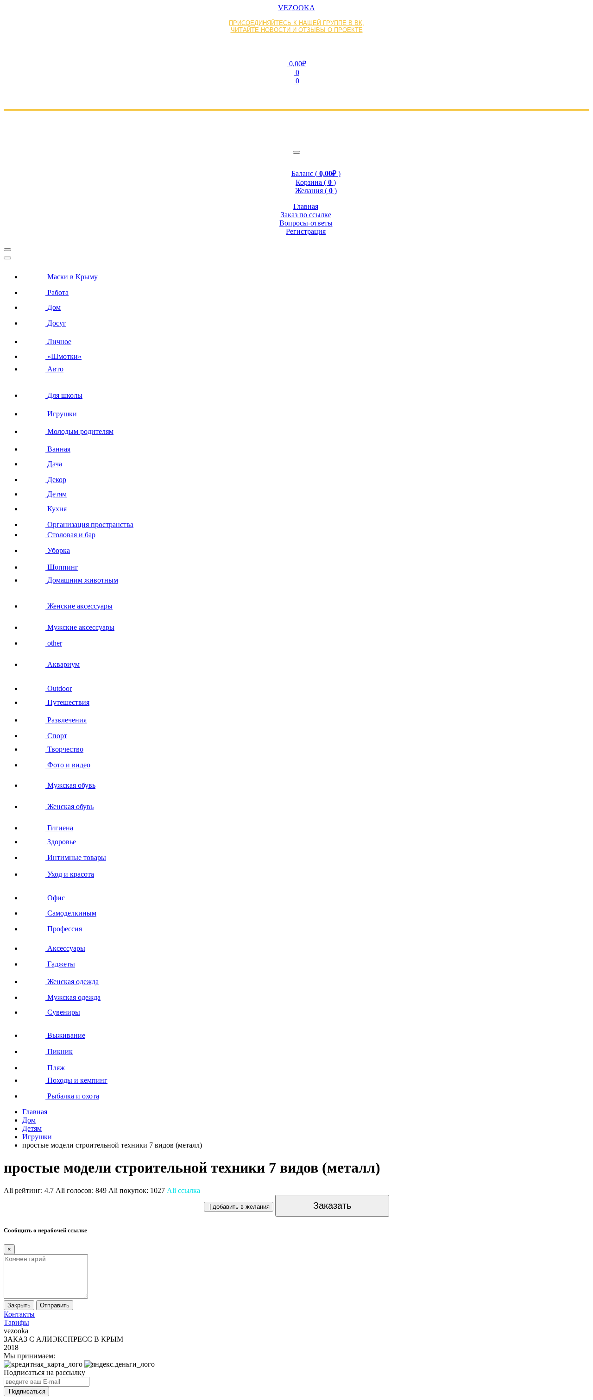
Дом (29, 1120)
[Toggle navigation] (296, 152)
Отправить (54, 1305)
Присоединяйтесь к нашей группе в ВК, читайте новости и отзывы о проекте (296, 26)
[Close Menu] (7, 258)
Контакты (19, 1314)
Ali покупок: (136, 1190)
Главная (34, 1112)
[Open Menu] (7, 249)
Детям (32, 1128)
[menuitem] (305, 274)
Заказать (332, 1205)
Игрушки (37, 1137)
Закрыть (19, 1305)
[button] (296, 63)
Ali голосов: (81, 1190)
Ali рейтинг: (29, 1190)
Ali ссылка (183, 1190)
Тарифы (16, 1322)
